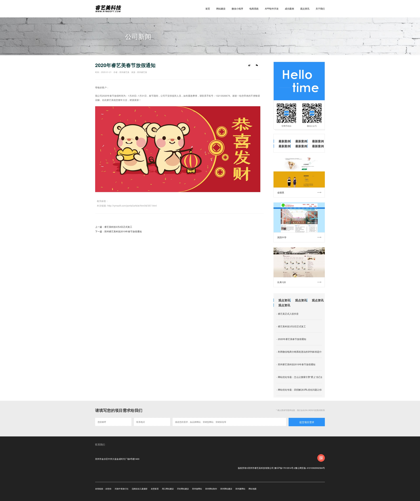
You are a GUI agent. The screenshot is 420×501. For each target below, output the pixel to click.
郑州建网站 (240, 488)
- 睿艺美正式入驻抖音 (287, 313)
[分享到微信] (256, 65)
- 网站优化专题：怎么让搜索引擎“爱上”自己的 (299, 377)
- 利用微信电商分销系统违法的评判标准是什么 (300, 351)
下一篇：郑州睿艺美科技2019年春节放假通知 (118, 231)
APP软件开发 (272, 8)
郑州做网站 (197, 488)
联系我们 (100, 444)
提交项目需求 (306, 422)
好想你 (108, 488)
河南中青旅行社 (121, 488)
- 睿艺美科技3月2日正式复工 (291, 326)
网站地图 (252, 488)
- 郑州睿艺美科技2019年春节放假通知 (295, 364)
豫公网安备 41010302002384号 (310, 467)
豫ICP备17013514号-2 (284, 467)
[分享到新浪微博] (249, 65)
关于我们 (320, 8)
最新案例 (284, 141)
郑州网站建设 (226, 488)
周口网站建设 (168, 488)
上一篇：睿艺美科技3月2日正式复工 (113, 226)
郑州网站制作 (211, 488)
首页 (207, 8)
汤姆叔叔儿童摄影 (139, 488)
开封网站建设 (183, 488)
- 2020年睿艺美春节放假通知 (291, 339)
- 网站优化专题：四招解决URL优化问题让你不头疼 (302, 389)
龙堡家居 (155, 488)
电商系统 (254, 8)
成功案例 (289, 8)
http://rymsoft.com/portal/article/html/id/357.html (132, 205)
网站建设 (220, 8)
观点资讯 (304, 8)
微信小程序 (237, 8)
